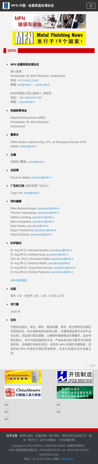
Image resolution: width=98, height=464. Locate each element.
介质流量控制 (66, 440)
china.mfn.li (42, 84)
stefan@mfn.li (28, 146)
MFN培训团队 (18, 280)
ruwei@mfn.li (27, 102)
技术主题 (11, 435)
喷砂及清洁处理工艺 (74, 435)
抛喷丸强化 (26, 435)
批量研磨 (41, 435)
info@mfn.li (24, 84)
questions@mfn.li (48, 208)
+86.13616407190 (30, 97)
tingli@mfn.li (31, 193)
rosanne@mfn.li (41, 177)
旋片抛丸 (54, 435)
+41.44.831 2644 (28, 80)
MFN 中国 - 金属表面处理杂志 (32, 5)
